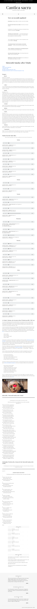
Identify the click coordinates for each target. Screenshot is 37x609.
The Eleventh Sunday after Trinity (15, 530)
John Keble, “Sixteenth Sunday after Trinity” (9, 69)
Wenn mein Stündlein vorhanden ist (9, 362)
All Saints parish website (8, 0)
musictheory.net (25, 0)
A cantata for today (5, 68)
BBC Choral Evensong (17, 0)
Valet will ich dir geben (18, 347)
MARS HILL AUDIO (18, 2)
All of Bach (31, 0)
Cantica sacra (18, 7)
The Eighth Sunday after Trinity (15, 538)
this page (15, 40)
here (3, 331)
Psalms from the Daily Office (6, 67)
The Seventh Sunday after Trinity (15, 542)
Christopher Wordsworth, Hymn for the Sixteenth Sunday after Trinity (13, 70)
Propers (3, 66)
